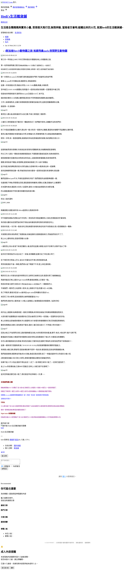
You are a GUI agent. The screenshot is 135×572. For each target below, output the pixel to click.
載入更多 (4, 456)
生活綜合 (18, 33)
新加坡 (16, 448)
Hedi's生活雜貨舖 (14, 16)
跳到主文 (4, 22)
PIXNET (51, 542)
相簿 (6, 37)
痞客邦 (12, 440)
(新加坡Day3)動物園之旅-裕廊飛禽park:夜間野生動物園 (36, 50)
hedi (2, 428)
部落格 (7, 39)
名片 (6, 42)
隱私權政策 (79, 542)
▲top (3, 452)
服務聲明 (87, 542)
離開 (12, 568)
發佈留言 (4, 469)
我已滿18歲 (5, 568)
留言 (16, 440)
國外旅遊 (17, 445)
